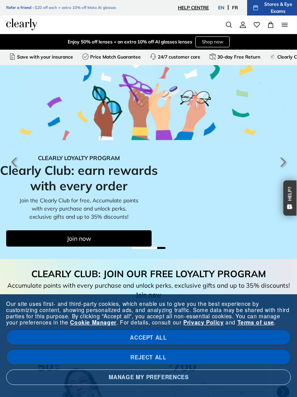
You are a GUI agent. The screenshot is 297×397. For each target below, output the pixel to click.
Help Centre (193, 7)
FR (235, 7)
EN (221, 7)
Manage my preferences (149, 377)
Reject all (148, 357)
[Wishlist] (257, 25)
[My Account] (243, 25)
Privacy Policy (203, 322)
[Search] (229, 25)
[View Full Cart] (271, 25)
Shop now (212, 42)
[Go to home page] (21, 24)
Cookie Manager (93, 322)
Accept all (148, 337)
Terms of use (255, 322)
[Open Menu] (284, 25)
